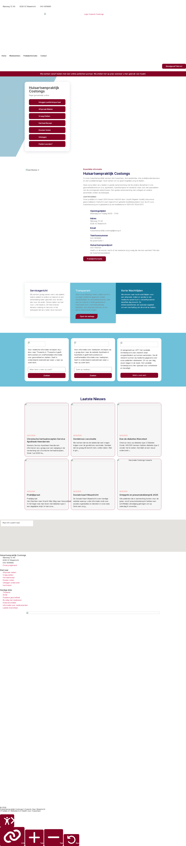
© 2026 (3, 807)
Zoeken (46, 375)
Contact (43, 56)
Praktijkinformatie (30, 56)
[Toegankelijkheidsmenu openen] (7, 820)
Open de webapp (87, 316)
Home (4, 56)
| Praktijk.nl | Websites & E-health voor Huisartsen (20, 811)
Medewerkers (14, 56)
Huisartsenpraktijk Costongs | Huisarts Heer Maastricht (22, 809)
